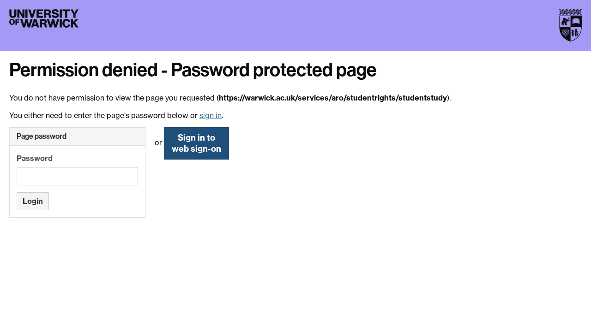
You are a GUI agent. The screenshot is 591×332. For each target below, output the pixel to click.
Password (35, 158)
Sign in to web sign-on (196, 143)
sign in (210, 115)
